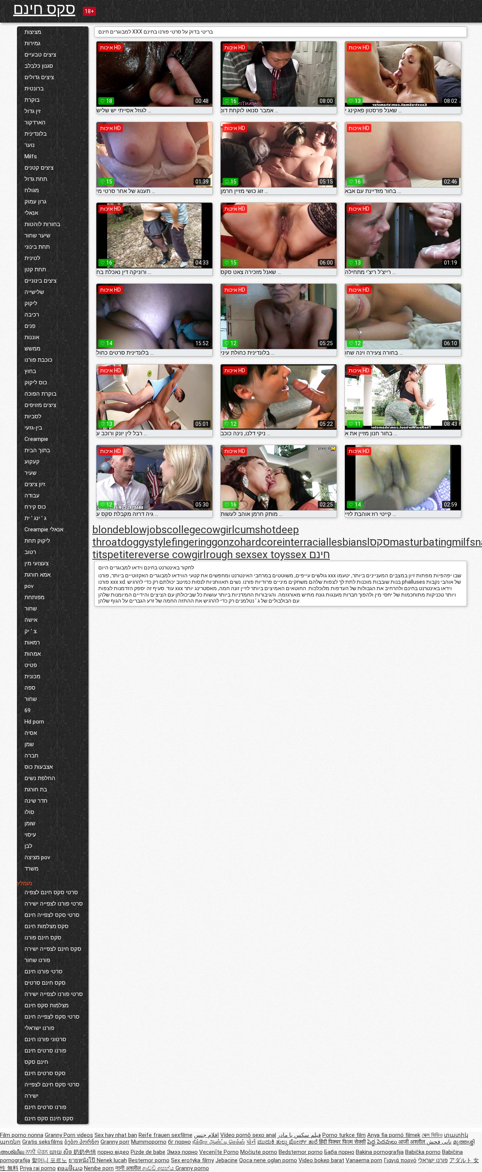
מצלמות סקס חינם (46, 1005)
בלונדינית (35, 133)
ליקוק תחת (37, 540)
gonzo (226, 542)
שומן (29, 823)
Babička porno (423, 1152)
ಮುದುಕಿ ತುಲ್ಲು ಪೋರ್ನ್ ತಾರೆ (288, 1141)
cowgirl (218, 529)
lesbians (348, 542)
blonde (108, 529)
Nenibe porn (99, 1168)
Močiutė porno (258, 1152)
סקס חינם (44, 9)
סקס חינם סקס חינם (48, 1118)
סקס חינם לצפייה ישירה (52, 949)
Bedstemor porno (301, 1152)
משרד (31, 868)
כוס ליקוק (35, 382)
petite (120, 554)
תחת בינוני (37, 246)
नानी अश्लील (128, 1168)
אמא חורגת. (38, 574)
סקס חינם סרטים (45, 982)
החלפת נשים (39, 778)
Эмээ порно (182, 1152)
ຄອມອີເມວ (69, 1168)
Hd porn (34, 721)
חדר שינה (35, 800)
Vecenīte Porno (219, 1152)
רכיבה (31, 314)
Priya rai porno (38, 1168)
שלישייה (34, 292)
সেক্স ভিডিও (432, 1135)
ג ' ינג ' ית (35, 518)
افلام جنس (206, 1135)
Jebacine (226, 1160)
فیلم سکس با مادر (299, 1135)
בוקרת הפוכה (40, 393)
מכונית (32, 676)
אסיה (30, 733)
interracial (305, 542)
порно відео (113, 1152)
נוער (29, 145)
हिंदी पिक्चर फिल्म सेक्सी (342, 1141)
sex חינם (310, 554)
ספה (29, 687)
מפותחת (34, 597)
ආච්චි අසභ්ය (158, 1168)
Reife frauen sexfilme (165, 1135)
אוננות (31, 337)
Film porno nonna (21, 1135)
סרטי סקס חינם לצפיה (51, 892)
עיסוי (30, 834)
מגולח (31, 190)
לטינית (32, 258)
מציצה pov (37, 857)
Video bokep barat (321, 1160)
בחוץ (30, 371)
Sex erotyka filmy (192, 1160)
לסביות (32, 416)
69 (27, 710)
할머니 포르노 (49, 1160)
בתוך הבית (37, 450)
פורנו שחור (37, 960)
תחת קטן (35, 269)
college (184, 529)
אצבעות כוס (38, 766)
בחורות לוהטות (42, 224)
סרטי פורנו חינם (43, 971)
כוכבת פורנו (38, 359)
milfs (463, 542)
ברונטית (34, 88)
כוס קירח (35, 506)
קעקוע (32, 461)
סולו (29, 812)
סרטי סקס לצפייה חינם (51, 915)
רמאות (32, 642)
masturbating (421, 542)
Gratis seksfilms (42, 1141)
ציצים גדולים (39, 77)
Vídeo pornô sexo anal (248, 1135)
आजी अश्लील (412, 1141)
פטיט (30, 665)
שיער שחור (37, 235)
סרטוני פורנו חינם (45, 1039)
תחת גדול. (36, 179)
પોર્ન (251, 1141)
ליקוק (30, 303)
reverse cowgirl (170, 554)
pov (29, 586)
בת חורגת (35, 789)
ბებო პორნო (81, 1141)
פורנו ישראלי (39, 1028)
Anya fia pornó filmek (393, 1135)
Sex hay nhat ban (116, 1135)
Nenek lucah (112, 1160)
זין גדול (32, 111)
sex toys (271, 554)
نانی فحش (439, 1141)
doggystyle (146, 542)
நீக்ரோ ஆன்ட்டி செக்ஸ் (218, 1141)
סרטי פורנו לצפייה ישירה (53, 903)
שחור (30, 608)
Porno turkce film (344, 1135)
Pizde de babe (148, 1152)
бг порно (179, 1141)
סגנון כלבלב (38, 66)
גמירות (32, 43)
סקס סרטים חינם (45, 1073)
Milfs (30, 156)
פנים (29, 326)
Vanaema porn (364, 1160)
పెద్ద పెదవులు (382, 1141)
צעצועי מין (36, 563)
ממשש (32, 348)
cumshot (255, 529)
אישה (30, 620)
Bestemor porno (148, 1160)
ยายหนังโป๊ (83, 1160)
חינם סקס (36, 1062)
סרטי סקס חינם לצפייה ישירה (51, 1090)
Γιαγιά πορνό (400, 1160)
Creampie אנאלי (43, 529)
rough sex (229, 554)
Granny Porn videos (69, 1135)
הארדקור (35, 122)
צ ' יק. (31, 631)
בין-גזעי (33, 427)
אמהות (32, 653)
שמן (29, 744)
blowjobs (145, 529)
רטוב (30, 552)
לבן (28, 846)
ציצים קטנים (38, 167)
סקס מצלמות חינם (46, 926)
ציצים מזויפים (40, 405)
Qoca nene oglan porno (268, 1160)
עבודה (32, 495)
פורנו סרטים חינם (45, 1050)
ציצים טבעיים (40, 54)
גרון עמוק (35, 201)
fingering (191, 542)
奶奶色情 (84, 1152)
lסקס (378, 542)
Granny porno (192, 1168)
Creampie (36, 439)
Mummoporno (148, 1141)
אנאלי (31, 213)
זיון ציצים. (35, 484)
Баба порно (339, 1152)
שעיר (30, 473)
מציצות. (33, 32)
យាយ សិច (61, 1152)
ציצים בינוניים (40, 280)
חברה (31, 755)
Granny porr (115, 1141)
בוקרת (32, 99)
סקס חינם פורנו (42, 937)
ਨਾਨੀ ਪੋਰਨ (37, 1152)
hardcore (261, 542)
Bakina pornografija (380, 1152)
